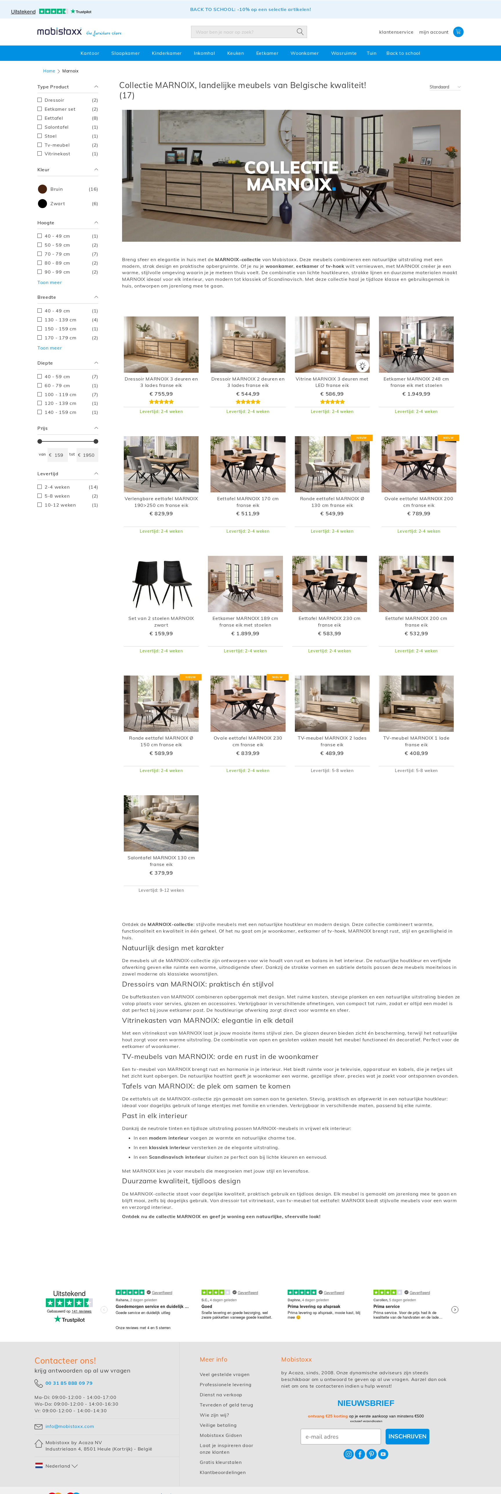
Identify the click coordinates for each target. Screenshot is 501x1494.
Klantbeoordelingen (223, 1472)
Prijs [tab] (42, 428)
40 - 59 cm (71, 376)
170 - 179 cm (71, 337)
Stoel (71, 136)
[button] (56, 1466)
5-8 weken (71, 496)
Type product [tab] (53, 87)
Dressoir (71, 100)
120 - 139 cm (71, 403)
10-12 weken (71, 505)
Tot (72, 454)
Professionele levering (225, 1384)
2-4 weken (71, 487)
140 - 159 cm (71, 412)
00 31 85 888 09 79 (69, 1383)
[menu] (250, 53)
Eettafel (71, 118)
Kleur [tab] (43, 169)
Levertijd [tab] (48, 473)
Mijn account (434, 32)
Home (49, 71)
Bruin (73, 189)
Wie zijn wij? (214, 1415)
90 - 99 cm (71, 272)
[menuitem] (91, 53)
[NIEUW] (332, 491)
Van (42, 454)
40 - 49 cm (71, 236)
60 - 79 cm (71, 385)
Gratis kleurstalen (221, 1462)
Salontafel (71, 127)
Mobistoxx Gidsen (221, 1435)
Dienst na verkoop (221, 1394)
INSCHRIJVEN (407, 1436)
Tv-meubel (71, 145)
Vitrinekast (71, 153)
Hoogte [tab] (46, 222)
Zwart (73, 203)
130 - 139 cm (71, 319)
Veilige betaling (218, 1425)
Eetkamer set (71, 109)
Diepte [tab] (45, 363)
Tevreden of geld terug (226, 1405)
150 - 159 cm (71, 328)
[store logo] (79, 32)
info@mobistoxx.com (70, 1426)
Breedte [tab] (46, 297)
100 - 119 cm (71, 394)
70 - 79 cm (71, 254)
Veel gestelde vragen (225, 1374)
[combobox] (249, 32)
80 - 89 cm (71, 263)
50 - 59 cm (71, 245)
